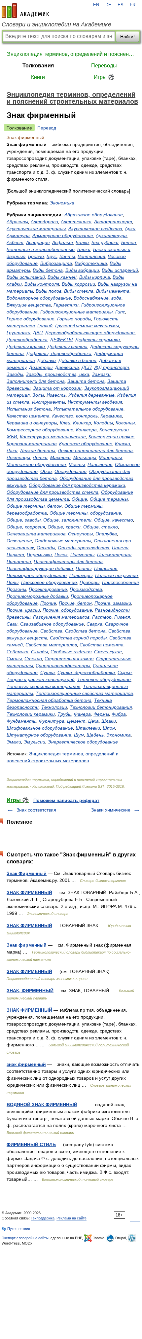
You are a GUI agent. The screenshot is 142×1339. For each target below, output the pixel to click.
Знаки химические (110, 810)
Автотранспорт (113, 221)
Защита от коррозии (57, 388)
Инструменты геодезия (95, 402)
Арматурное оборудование (62, 235)
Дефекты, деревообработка (58, 353)
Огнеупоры (80, 533)
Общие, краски (64, 526)
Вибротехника (91, 263)
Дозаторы (41, 367)
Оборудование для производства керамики (77, 485)
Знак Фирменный (27, 873)
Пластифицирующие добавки (40, 568)
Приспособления (120, 582)
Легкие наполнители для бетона (95, 450)
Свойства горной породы (78, 637)
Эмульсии (34, 741)
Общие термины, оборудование (85, 513)
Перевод (46, 127)
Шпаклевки (88, 728)
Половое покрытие (116, 575)
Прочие (48, 603)
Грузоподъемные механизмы (87, 325)
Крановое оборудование (85, 443)
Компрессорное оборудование (40, 429)
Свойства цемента (102, 644)
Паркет (15, 554)
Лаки (12, 450)
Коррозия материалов (31, 443)
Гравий (45, 325)
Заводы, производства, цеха (57, 374)
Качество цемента (28, 415)
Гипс (120, 311)
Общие (79, 499)
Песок (61, 554)
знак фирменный (26, 1064)
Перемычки (39, 554)
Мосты (77, 464)
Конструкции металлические (53, 436)
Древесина (67, 367)
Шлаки (108, 721)
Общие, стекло (100, 526)
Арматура (18, 235)
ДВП (38, 332)
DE (108, 5)
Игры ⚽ (104, 77)
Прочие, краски (23, 610)
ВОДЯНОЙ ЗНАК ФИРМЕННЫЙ (42, 1104)
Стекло (33, 658)
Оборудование (70, 471)
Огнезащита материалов (36, 533)
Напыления (100, 464)
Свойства (51, 630)
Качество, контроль (75, 415)
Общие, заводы (24, 520)
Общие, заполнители (67, 520)
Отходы (46, 547)
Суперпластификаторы (63, 665)
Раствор (102, 617)
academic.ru (25, 10)
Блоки (83, 249)
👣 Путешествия (16, 1229)
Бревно (36, 256)
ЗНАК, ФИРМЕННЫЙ (30, 990)
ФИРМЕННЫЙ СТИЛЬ (31, 1144)
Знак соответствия (36, 810)
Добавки (46, 360)
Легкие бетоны (37, 450)
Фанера (82, 714)
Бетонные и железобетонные (41, 249)
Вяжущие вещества (29, 305)
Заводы (15, 374)
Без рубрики (105, 242)
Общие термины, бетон (34, 506)
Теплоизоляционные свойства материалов (84, 693)
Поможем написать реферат (66, 800)
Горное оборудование (30, 318)
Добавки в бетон (77, 360)
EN (96, 5)
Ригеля (122, 617)
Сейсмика (17, 651)
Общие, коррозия (26, 526)
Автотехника (76, 221)
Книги (38, 77)
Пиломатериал (114, 554)
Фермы (101, 714)
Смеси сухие (108, 651)
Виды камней (62, 277)
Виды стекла (78, 291)
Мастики (60, 457)
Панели (120, 547)
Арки (130, 228)
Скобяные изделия (71, 651)
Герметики (66, 305)
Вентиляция (91, 256)
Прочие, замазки (112, 603)
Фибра (119, 714)
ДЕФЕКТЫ (61, 339)
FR (132, 5)
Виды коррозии (78, 284)
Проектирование (48, 589)
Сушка (47, 672)
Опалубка (106, 533)
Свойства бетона (85, 630)
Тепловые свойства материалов (43, 686)
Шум (79, 735)
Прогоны (16, 589)
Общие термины (109, 499)
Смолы (14, 658)
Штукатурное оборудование (39, 735)
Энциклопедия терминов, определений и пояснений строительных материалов (71, 54)
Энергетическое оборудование (83, 741)
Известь (56, 395)
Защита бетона (86, 381)
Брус (52, 256)
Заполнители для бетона (36, 381)
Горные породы (74, 318)
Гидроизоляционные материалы (76, 311)
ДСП (86, 367)
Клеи (65, 422)
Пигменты (82, 554)
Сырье (125, 672)
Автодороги (44, 221)
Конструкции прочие (111, 436)
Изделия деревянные (91, 395)
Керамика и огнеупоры (32, 422)
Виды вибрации (82, 270)
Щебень (95, 735)
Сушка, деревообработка (86, 672)
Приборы (89, 582)
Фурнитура (51, 721)
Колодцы (103, 422)
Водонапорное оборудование (39, 298)
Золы (38, 395)
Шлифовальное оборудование (40, 728)
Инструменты (48, 402)
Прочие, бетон (75, 603)
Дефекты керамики (97, 339)
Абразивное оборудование (93, 214)
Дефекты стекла (68, 346)
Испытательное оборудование (88, 409)
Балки (82, 242)
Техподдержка (42, 1218)
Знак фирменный (27, 945)
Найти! (127, 36)
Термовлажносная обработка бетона (49, 700)
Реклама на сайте (71, 1218)
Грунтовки (18, 332)
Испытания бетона (29, 409)
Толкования (38, 65)
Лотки (40, 457)
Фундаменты (21, 721)
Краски (122, 443)
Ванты (67, 256)
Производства (86, 589)
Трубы (64, 714)
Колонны (125, 422)
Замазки (101, 374)
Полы (12, 582)
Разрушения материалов (61, 617)
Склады (39, 651)
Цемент (76, 721)
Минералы (110, 457)
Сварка (94, 624)
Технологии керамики (31, 714)
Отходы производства (83, 547)
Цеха (93, 721)
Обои (46, 471)
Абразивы (17, 221)
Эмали (14, 741)
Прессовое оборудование (49, 582)
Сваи (12, 624)
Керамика (111, 415)
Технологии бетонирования (101, 707)
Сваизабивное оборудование (52, 624)
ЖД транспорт (111, 367)
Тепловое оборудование (104, 679)
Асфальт (62, 242)
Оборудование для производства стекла (52, 492)
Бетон (128, 242)
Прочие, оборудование (67, 610)
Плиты (83, 568)
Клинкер (82, 422)
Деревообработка (27, 339)
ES (121, 5)
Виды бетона (48, 270)
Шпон (109, 728)
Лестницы (18, 457)
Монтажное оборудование (36, 464)
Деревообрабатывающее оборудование (90, 332)
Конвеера (86, 429)
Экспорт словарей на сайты (25, 1238)
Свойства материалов (51, 644)
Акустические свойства (95, 228)
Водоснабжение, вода (98, 298)
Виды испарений (120, 270)
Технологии (54, 707)
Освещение (19, 540)
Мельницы (84, 457)
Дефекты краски (26, 346)
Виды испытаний (26, 277)
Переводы (104, 65)
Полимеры (80, 575)
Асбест (15, 242)
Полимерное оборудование (37, 575)
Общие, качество (113, 520)
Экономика (62, 202)
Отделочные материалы (63, 540)
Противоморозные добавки (37, 596)
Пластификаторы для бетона (68, 561)
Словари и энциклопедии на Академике (56, 24)
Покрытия (105, 568)
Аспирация (38, 242)
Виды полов (48, 291)
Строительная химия (69, 658)
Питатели (19, 561)
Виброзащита (56, 263)
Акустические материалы (36, 228)
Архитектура (111, 235)
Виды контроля (41, 284)
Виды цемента (112, 291)
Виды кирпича (94, 277)
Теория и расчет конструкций (41, 679)
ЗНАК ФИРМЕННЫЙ (29, 892)
